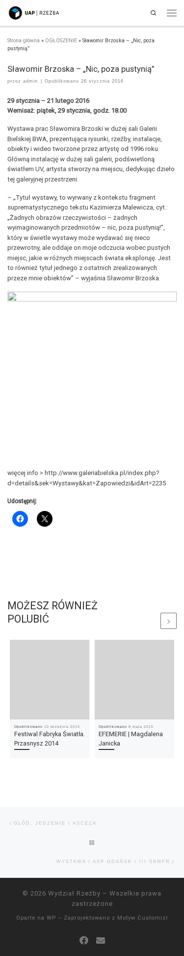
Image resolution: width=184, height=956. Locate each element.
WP (51, 918)
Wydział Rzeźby (74, 893)
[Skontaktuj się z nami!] (100, 940)
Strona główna (23, 40)
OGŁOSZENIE (61, 40)
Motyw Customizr (142, 918)
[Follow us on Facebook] (83, 940)
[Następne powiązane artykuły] (168, 621)
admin (30, 81)
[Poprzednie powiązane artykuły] (151, 621)
